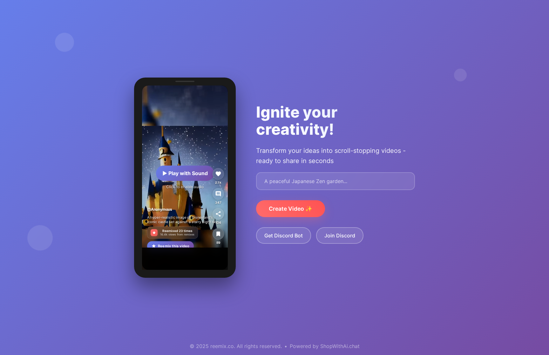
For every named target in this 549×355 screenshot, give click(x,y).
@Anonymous (159, 209)
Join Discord (339, 235)
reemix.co (222, 346)
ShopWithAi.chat (340, 346)
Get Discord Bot (283, 235)
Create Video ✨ (290, 208)
